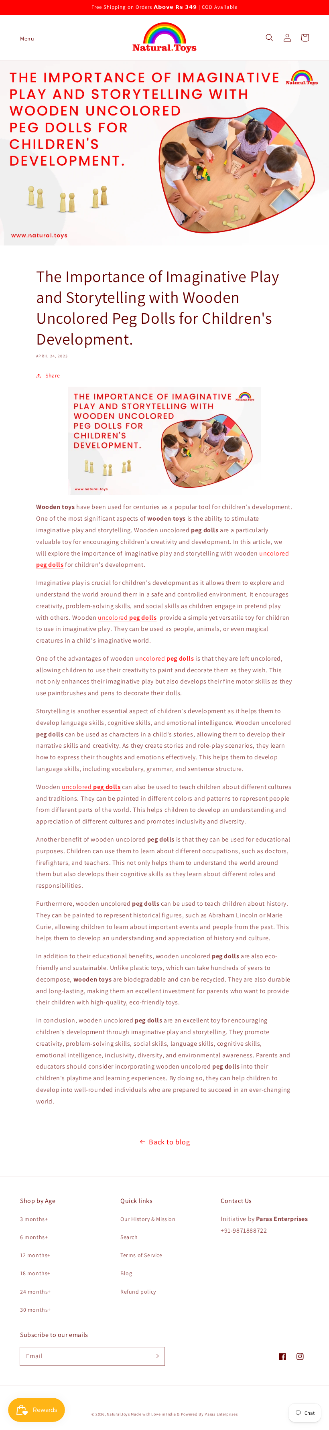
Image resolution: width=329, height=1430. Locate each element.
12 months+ (35, 1255)
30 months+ (35, 1309)
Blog (126, 1273)
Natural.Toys (118, 1414)
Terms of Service (141, 1255)
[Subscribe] (155, 1356)
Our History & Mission (148, 1219)
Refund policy (138, 1291)
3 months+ (34, 1219)
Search (129, 1237)
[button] (24, 38)
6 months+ (34, 1237)
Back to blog (169, 1141)
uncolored (127, 617)
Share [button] (52, 375)
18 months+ (35, 1273)
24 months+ (35, 1291)
